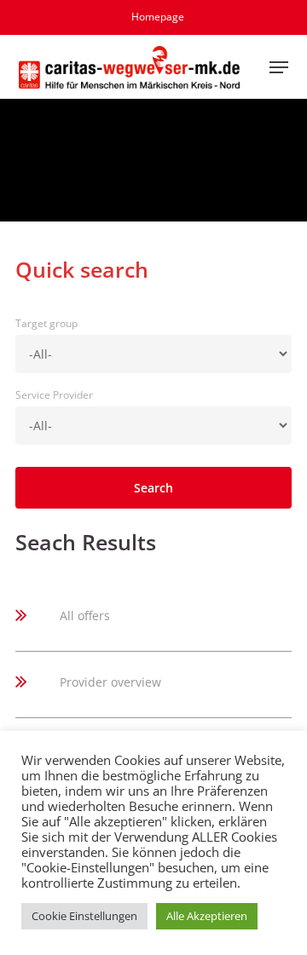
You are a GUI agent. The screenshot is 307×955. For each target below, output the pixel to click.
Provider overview (110, 682)
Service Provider (54, 395)
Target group (46, 323)
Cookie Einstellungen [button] (84, 915)
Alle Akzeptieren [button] (206, 915)
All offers (85, 615)
